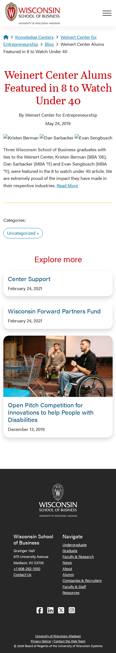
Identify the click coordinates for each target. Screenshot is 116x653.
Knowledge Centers (34, 37)
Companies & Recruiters (82, 580)
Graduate (70, 550)
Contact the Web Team (69, 641)
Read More (67, 185)
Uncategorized (21, 233)
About (67, 568)
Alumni (68, 574)
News (67, 562)
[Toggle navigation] (109, 13)
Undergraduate (75, 544)
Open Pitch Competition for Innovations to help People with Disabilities (50, 412)
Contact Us (22, 574)
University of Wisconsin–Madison (58, 636)
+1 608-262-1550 (27, 568)
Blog (49, 44)
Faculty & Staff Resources (74, 589)
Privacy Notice (41, 641)
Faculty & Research (78, 556)
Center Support (29, 278)
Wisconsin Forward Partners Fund (54, 311)
